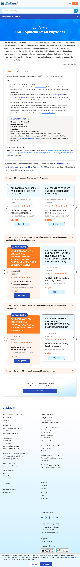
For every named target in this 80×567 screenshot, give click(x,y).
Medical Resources (8, 471)
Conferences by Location (10, 459)
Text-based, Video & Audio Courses (51, 458)
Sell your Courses (7, 492)
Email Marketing (46, 430)
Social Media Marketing (48, 438)
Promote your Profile (9, 490)
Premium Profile (7, 487)
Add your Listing (46, 420)
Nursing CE (5, 420)
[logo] (10, 3)
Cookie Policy (45, 498)
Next (74, 207)
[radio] (22, 205)
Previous (5, 207)
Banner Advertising (47, 435)
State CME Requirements (10, 433)
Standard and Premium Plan (50, 423)
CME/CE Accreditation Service (50, 468)
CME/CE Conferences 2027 (10, 449)
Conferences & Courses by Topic (12, 456)
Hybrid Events (6, 443)
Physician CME (7, 417)
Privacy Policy (45, 493)
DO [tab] (18, 71)
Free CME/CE (6, 431)
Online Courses (7, 438)
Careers (43, 488)
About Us (44, 482)
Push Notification (46, 432)
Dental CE (5, 423)
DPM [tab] (26, 71)
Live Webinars (6, 441)
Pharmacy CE (6, 425)
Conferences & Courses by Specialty (13, 453)
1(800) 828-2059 (46, 541)
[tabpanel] (40, 115)
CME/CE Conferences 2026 (10, 446)
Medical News (6, 476)
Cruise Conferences (8, 463)
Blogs (4, 473)
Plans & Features (46, 448)
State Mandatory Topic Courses (12, 428)
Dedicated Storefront (47, 451)
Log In (75, 3)
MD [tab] (9, 71)
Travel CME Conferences (10, 466)
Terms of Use (45, 495)
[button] (40, 178)
